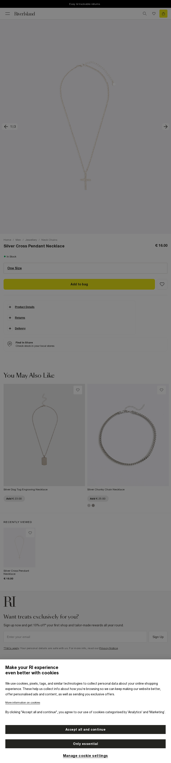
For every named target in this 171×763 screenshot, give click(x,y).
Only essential (85, 744)
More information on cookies (22, 702)
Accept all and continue (85, 729)
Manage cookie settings (85, 756)
